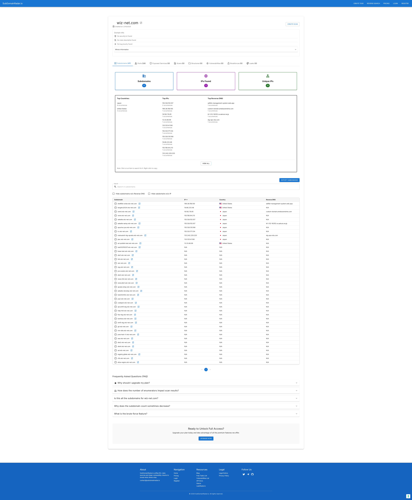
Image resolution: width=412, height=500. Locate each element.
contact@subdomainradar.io (150, 480)
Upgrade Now (206, 438)
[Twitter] (244, 474)
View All (206, 163)
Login (395, 3)
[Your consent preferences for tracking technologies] (408, 496)
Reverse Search (373, 3)
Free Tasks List (201, 476)
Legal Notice (223, 473)
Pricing (386, 3)
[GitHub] (252, 474)
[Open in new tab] (139, 204)
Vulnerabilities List (202, 478)
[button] (206, 49)
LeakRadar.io (201, 486)
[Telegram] (248, 474)
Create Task (359, 3)
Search (116, 183)
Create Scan (292, 24)
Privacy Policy (224, 476)
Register (405, 3)
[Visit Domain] (141, 23)
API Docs (199, 481)
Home (176, 473)
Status (198, 483)
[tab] (122, 63)
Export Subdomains (289, 180)
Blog (198, 473)
